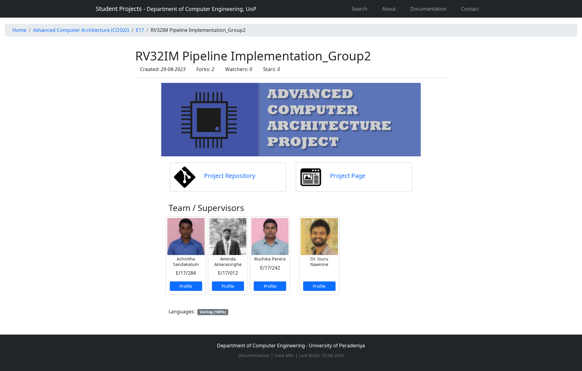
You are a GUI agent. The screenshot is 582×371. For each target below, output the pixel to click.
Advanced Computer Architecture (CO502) (81, 30)
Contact (470, 8)
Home (19, 30)
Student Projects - (176, 9)
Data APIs (285, 355)
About (389, 8)
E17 (140, 30)
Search (359, 8)
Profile (185, 286)
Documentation (428, 8)
